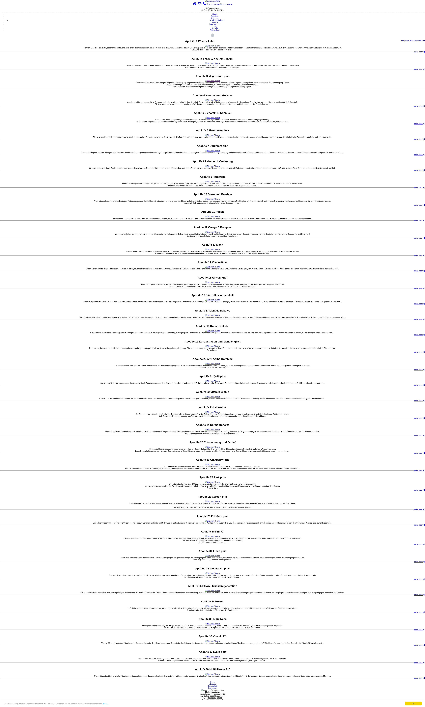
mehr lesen (418, 52)
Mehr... (106, 703)
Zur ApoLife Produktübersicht (411, 40)
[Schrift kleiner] (226, 4)
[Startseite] (195, 4)
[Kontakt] (199, 4)
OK (413, 703)
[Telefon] (204, 4)
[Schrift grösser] (213, 4)
